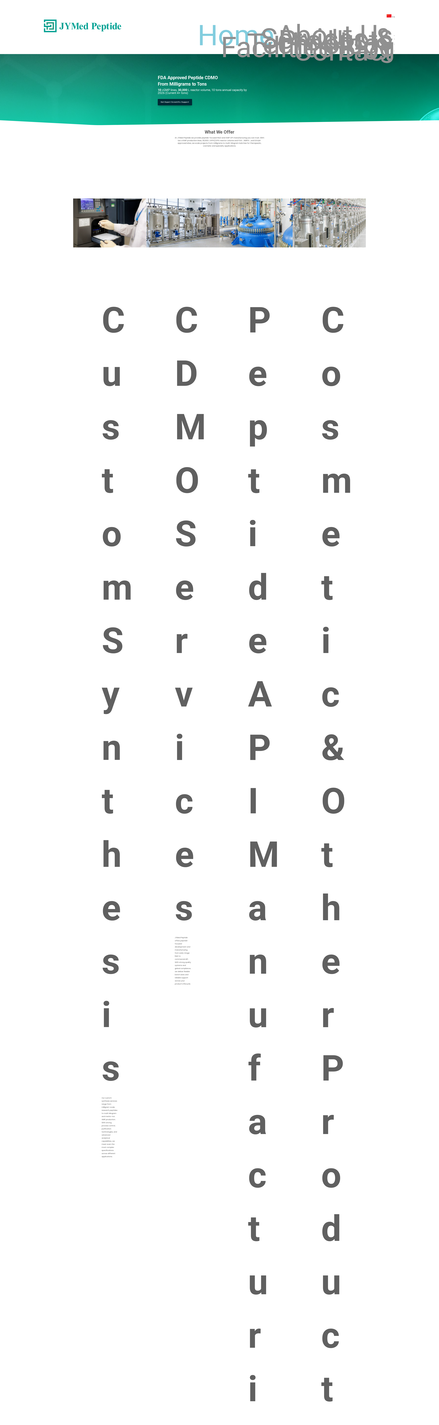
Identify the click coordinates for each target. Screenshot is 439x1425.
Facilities (277, 48)
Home (236, 36)
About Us (335, 36)
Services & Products (327, 40)
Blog (366, 48)
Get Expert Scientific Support (175, 102)
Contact (343, 51)
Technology (320, 44)
